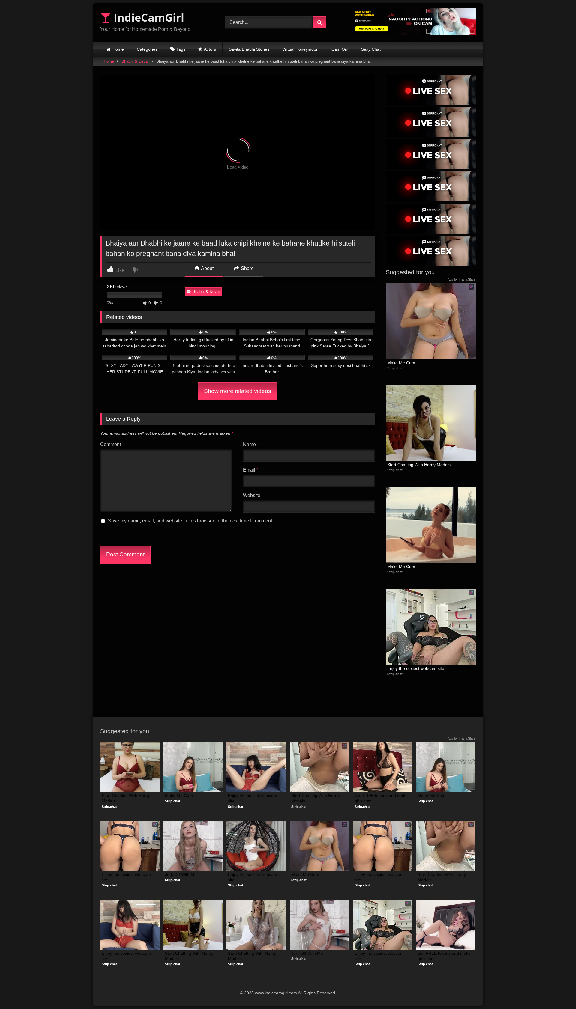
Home (118, 49)
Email (250, 469)
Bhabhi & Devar (135, 61)
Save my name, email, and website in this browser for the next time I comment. (190, 520)
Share (247, 268)
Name (251, 444)
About (207, 268)
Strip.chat (395, 368)
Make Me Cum (401, 362)
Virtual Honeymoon (300, 49)
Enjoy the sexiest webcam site (415, 668)
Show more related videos (237, 391)
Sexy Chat (371, 49)
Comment (110, 444)
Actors (210, 49)
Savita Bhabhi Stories (249, 49)
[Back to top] (557, 991)
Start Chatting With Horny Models (419, 464)
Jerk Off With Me (181, 874)
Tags (180, 49)
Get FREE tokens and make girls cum (382, 798)
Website (251, 495)
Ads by (462, 279)
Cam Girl (340, 49)
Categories (147, 49)
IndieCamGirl (147, 17)
